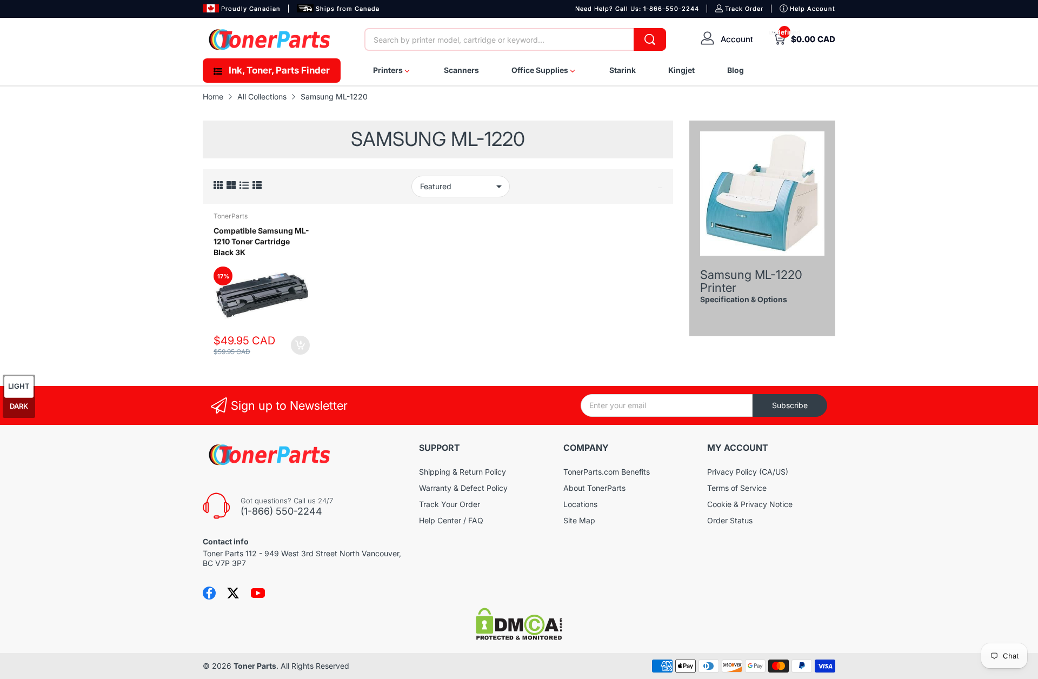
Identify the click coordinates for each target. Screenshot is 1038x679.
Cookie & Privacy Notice (750, 504)
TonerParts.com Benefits (606, 471)
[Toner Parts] (270, 39)
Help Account (812, 8)
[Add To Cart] (300, 345)
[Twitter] (233, 593)
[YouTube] (257, 593)
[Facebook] (209, 593)
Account (737, 39)
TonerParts (231, 216)
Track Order (744, 8)
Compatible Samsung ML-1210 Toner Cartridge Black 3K (261, 241)
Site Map (579, 520)
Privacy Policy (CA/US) (747, 471)
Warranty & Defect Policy (463, 487)
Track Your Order (449, 504)
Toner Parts (255, 665)
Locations (580, 504)
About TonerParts (594, 487)
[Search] (650, 39)
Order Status (730, 520)
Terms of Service (737, 487)
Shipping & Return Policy (462, 471)
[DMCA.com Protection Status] (519, 637)
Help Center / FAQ (451, 520)
